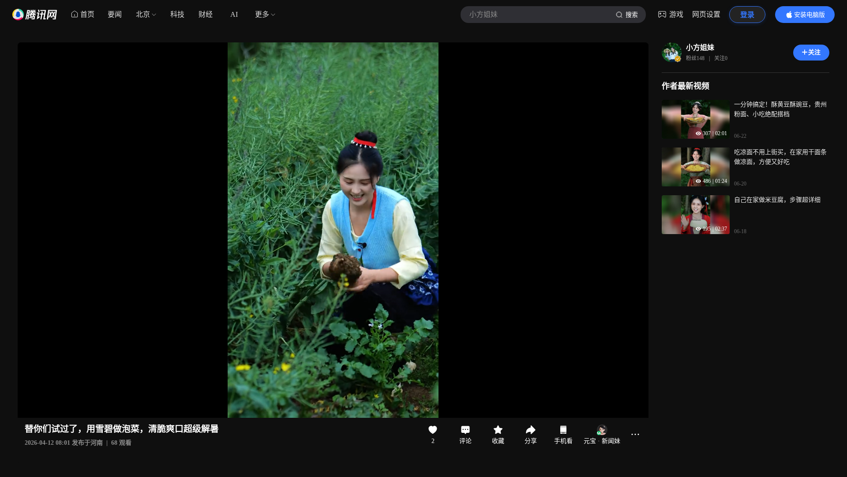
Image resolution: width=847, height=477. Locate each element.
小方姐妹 (700, 47)
